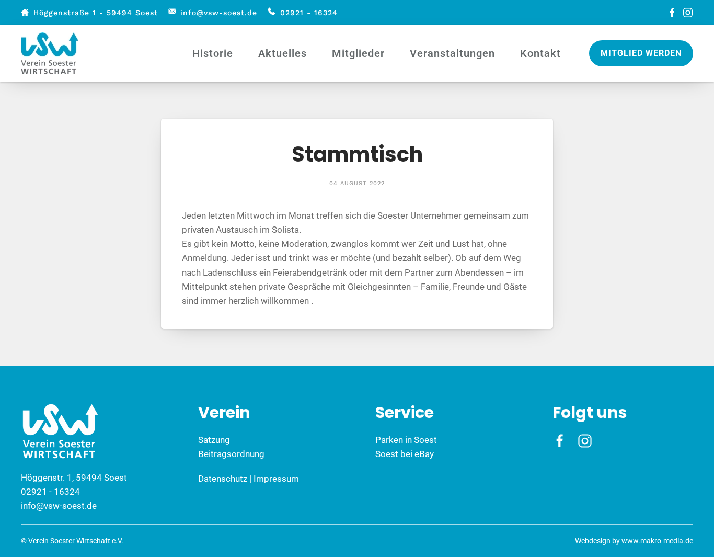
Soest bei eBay (404, 454)
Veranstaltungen (452, 53)
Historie (212, 53)
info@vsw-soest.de (218, 12)
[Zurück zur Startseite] (51, 53)
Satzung (214, 440)
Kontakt (540, 53)
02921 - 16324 (309, 12)
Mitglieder (358, 53)
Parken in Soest (406, 440)
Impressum (276, 478)
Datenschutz (222, 478)
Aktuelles (282, 53)
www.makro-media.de (657, 541)
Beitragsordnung (231, 454)
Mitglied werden (641, 53)
